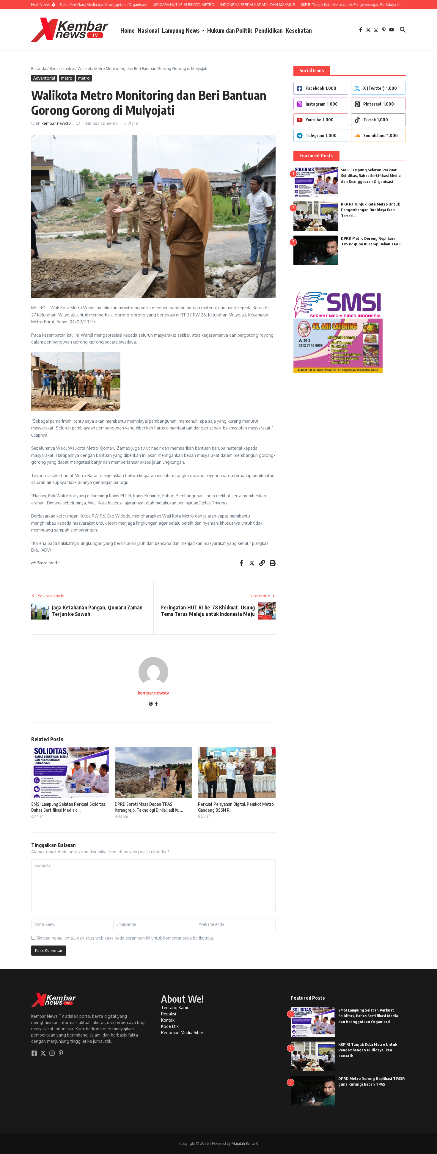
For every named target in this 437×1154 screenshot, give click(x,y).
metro (68, 68)
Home (127, 30)
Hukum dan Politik (229, 30)
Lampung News (181, 30)
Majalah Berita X (245, 1143)
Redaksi (168, 1013)
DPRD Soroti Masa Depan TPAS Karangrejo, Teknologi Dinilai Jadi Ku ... (149, 807)
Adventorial (44, 78)
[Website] (151, 704)
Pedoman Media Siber (182, 1032)
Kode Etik (170, 1026)
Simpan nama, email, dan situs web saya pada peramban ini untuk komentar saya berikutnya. (125, 937)
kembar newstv (56, 123)
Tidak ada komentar (100, 123)
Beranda (38, 68)
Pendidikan (269, 30)
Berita (55, 68)
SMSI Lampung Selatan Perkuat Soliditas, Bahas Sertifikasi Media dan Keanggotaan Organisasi (371, 175)
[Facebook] (156, 704)
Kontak (168, 1020)
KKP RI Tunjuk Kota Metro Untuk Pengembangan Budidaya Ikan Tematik (370, 210)
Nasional (148, 30)
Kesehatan (299, 30)
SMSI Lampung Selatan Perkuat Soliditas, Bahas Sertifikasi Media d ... (68, 807)
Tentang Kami (174, 1007)
